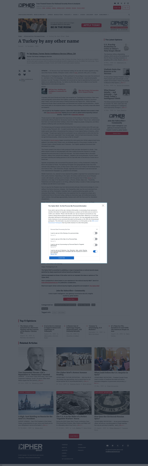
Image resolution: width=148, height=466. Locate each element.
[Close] (103, 206)
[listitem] (74, 229)
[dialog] (74, 233)
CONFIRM (61, 258)
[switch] (95, 233)
